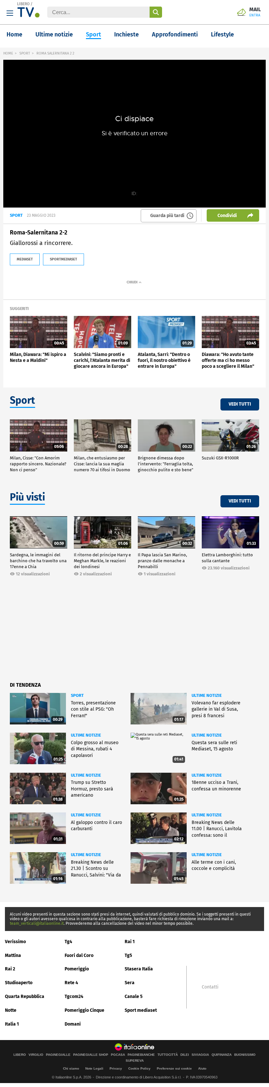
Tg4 (68, 941)
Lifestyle (222, 34)
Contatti (210, 987)
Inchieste (126, 34)
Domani (73, 1024)
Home (14, 34)
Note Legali (94, 1068)
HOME (8, 53)
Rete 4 (71, 983)
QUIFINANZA (222, 1054)
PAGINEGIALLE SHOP (90, 1054)
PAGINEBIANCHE (141, 1054)
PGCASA (118, 1054)
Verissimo (15, 941)
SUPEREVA (135, 1060)
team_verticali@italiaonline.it (37, 923)
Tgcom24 (74, 996)
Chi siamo (71, 1068)
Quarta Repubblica (24, 996)
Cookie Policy (139, 1068)
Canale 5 (134, 996)
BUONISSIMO (245, 1054)
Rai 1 (130, 941)
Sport (93, 34)
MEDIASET (25, 259)
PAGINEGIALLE (58, 1054)
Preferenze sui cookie (174, 1068)
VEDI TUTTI (240, 404)
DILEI (184, 1054)
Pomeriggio (77, 969)
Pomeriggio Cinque (84, 1010)
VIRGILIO (36, 1054)
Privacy (116, 1068)
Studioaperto (18, 983)
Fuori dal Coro (79, 955)
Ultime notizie (54, 34)
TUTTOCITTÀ (167, 1054)
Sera (129, 983)
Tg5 (128, 955)
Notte (10, 1010)
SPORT (24, 53)
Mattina (13, 955)
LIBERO (23, 4)
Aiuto (202, 1068)
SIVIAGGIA (200, 1054)
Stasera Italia (139, 969)
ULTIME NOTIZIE (207, 695)
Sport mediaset (141, 1010)
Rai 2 (10, 969)
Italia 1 (12, 1024)
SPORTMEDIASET (63, 259)
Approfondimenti (175, 34)
